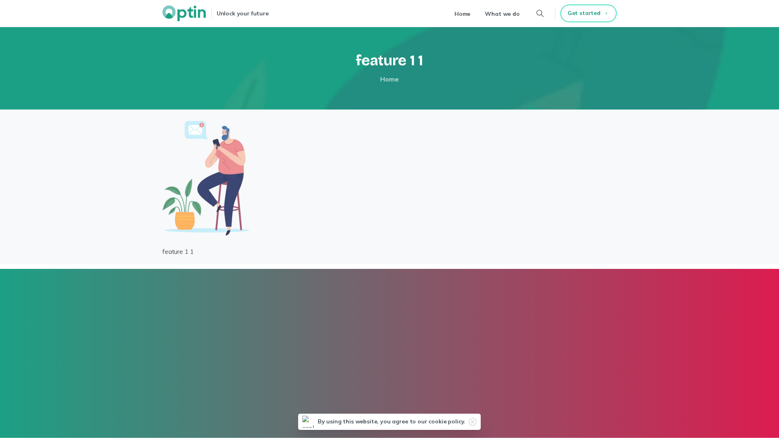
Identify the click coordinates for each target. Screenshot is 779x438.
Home (389, 79)
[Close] (473, 422)
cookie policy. (446, 421)
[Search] (540, 13)
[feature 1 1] (206, 178)
